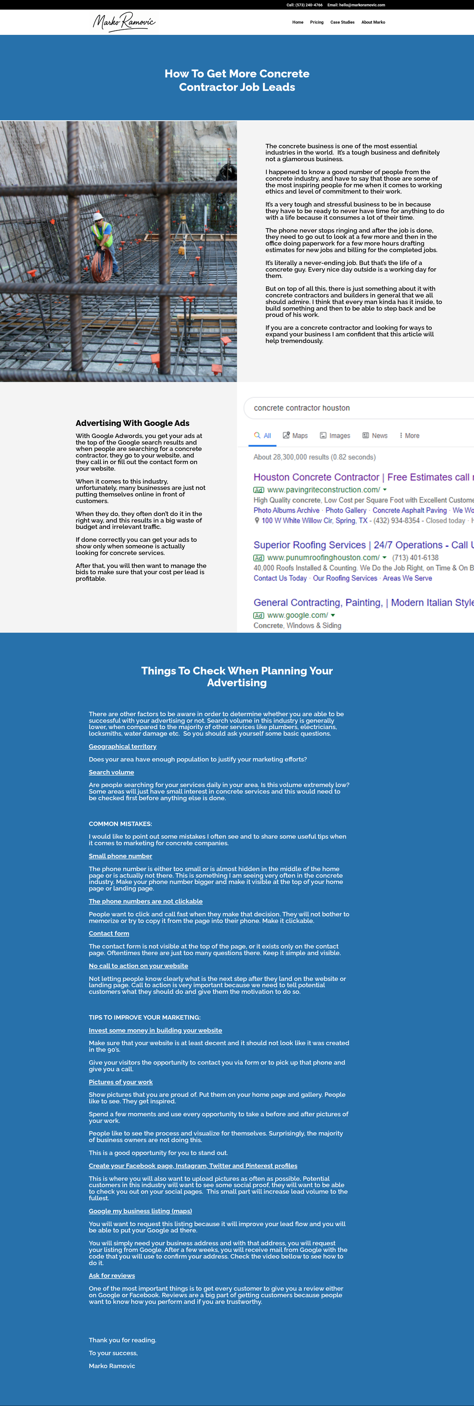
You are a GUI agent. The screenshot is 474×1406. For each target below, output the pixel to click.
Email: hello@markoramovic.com (356, 5)
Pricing (317, 22)
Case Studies (343, 22)
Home (297, 22)
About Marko (373, 22)
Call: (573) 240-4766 (305, 5)
